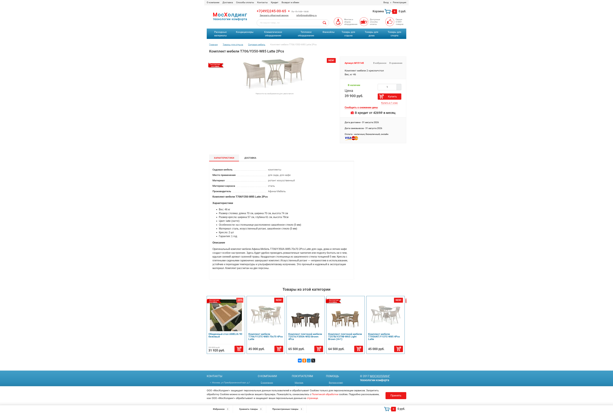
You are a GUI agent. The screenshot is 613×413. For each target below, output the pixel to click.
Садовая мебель (256, 44)
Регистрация (399, 2)
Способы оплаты (245, 2)
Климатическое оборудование (273, 34)
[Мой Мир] (309, 360)
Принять (395, 395)
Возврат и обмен (290, 2)
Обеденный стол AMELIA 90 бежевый (225, 335)
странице (312, 398)
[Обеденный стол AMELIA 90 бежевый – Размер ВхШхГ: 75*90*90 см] (226, 315)
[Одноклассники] (304, 360)
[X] (313, 360)
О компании (213, 2)
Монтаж (299, 382)
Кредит (274, 2)
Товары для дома (371, 34)
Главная (213, 44)
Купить (392, 96)
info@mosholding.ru (306, 15)
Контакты (262, 2)
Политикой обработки (325, 394)
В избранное (379, 63)
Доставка (228, 2)
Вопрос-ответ (336, 382)
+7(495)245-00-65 (271, 11)
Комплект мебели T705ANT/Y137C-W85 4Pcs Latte (384, 336)
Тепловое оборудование (306, 34)
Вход (386, 2)
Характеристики (224, 158)
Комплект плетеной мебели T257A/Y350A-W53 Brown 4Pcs (305, 336)
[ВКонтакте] (300, 360)
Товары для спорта (394, 34)
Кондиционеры (245, 32)
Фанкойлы (328, 32)
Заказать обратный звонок (274, 15)
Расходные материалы (220, 34)
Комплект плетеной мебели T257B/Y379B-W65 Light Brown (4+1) (345, 336)
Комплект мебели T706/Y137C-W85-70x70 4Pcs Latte (265, 336)
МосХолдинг (380, 376)
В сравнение (396, 63)
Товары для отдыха (348, 34)
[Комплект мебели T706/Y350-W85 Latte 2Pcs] (273, 73)
